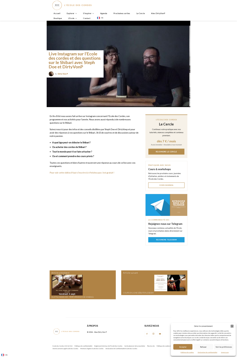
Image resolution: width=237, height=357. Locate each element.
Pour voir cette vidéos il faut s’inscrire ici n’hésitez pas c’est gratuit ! (82, 172)
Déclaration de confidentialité (207, 352)
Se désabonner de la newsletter (134, 346)
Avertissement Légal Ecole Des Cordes (65, 348)
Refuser (203, 347)
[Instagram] (153, 333)
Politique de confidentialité (83, 346)
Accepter (183, 347)
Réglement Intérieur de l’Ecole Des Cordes (108, 346)
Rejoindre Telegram (166, 240)
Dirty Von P (63, 74)
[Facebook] (146, 333)
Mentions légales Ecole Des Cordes (92, 348)
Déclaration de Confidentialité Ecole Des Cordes (121, 348)
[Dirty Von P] (52, 73)
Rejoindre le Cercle (166, 151)
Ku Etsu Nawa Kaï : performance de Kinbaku (72, 297)
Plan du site (151, 346)
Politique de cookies (187, 352)
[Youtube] (160, 333)
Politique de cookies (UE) (165, 346)
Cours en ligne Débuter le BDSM (138, 293)
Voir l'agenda (166, 185)
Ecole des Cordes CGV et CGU (63, 346)
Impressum (225, 352)
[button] (232, 326)
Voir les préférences (224, 347)
